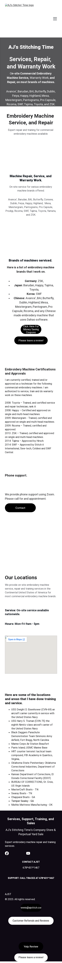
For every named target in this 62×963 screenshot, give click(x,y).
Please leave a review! (31, 340)
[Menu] (55, 18)
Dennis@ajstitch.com (31, 907)
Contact (20, 507)
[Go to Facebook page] (7, 853)
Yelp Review (31, 946)
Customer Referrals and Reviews (31, 920)
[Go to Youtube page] (28, 853)
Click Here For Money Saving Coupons (31, 329)
